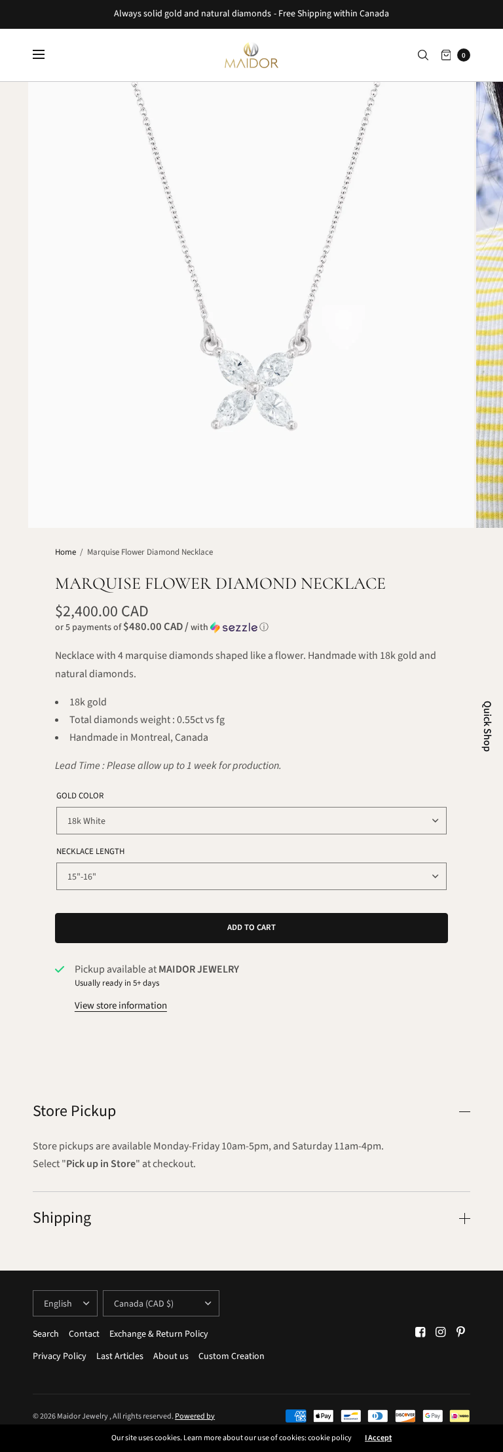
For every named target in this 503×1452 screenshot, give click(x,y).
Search (46, 1334)
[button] (251, 627)
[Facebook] (420, 1332)
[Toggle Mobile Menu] (47, 55)
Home (65, 552)
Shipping (62, 1218)
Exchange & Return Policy (158, 1334)
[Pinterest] (461, 1332)
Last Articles (119, 1356)
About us (171, 1356)
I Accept (378, 1438)
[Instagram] (441, 1332)
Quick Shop (487, 726)
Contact (84, 1334)
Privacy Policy (59, 1356)
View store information (121, 1006)
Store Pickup (74, 1111)
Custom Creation (231, 1356)
